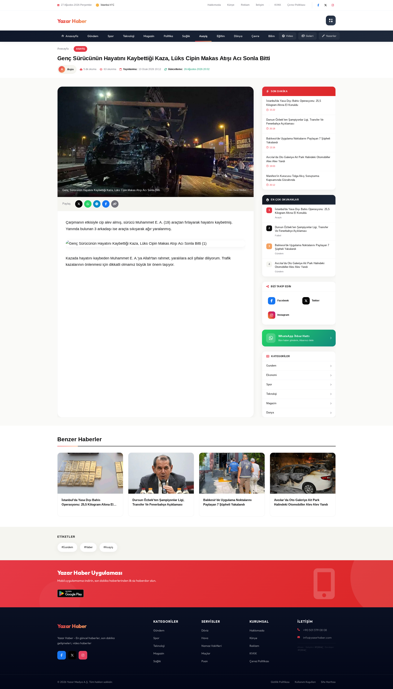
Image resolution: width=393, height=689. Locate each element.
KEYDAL (318, 647)
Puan (204, 661)
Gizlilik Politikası (280, 681)
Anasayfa (72, 36)
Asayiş (203, 36)
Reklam (245, 4)
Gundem (271, 365)
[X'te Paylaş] (78, 204)
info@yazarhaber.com (317, 637)
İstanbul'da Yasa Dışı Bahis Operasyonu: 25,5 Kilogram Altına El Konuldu (293, 102)
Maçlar (205, 653)
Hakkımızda (214, 4)
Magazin (149, 36)
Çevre (255, 36)
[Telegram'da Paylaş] (97, 204)
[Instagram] (333, 5)
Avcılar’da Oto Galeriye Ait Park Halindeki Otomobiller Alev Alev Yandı (298, 159)
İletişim (260, 4)
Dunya (270, 412)
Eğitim (221, 36)
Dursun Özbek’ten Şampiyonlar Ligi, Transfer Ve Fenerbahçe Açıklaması (294, 121)
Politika (168, 36)
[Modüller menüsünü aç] (331, 20)
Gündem (92, 36)
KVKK (277, 4)
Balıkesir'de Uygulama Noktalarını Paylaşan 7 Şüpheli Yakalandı (298, 140)
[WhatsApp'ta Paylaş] (87, 204)
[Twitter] (325, 5)
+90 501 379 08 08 (315, 630)
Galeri (309, 35)
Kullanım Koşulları (305, 681)
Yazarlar (331, 35)
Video (289, 35)
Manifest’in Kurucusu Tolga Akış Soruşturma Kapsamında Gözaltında (292, 178)
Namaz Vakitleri (211, 646)
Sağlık (186, 36)
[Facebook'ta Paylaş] (106, 204)
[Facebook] (318, 5)
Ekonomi (271, 375)
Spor (111, 36)
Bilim (271, 36)
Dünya (238, 36)
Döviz (204, 630)
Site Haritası (328, 681)
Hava (204, 638)
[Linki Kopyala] (115, 204)
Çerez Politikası (296, 4)
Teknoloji (128, 36)
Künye (231, 4)
